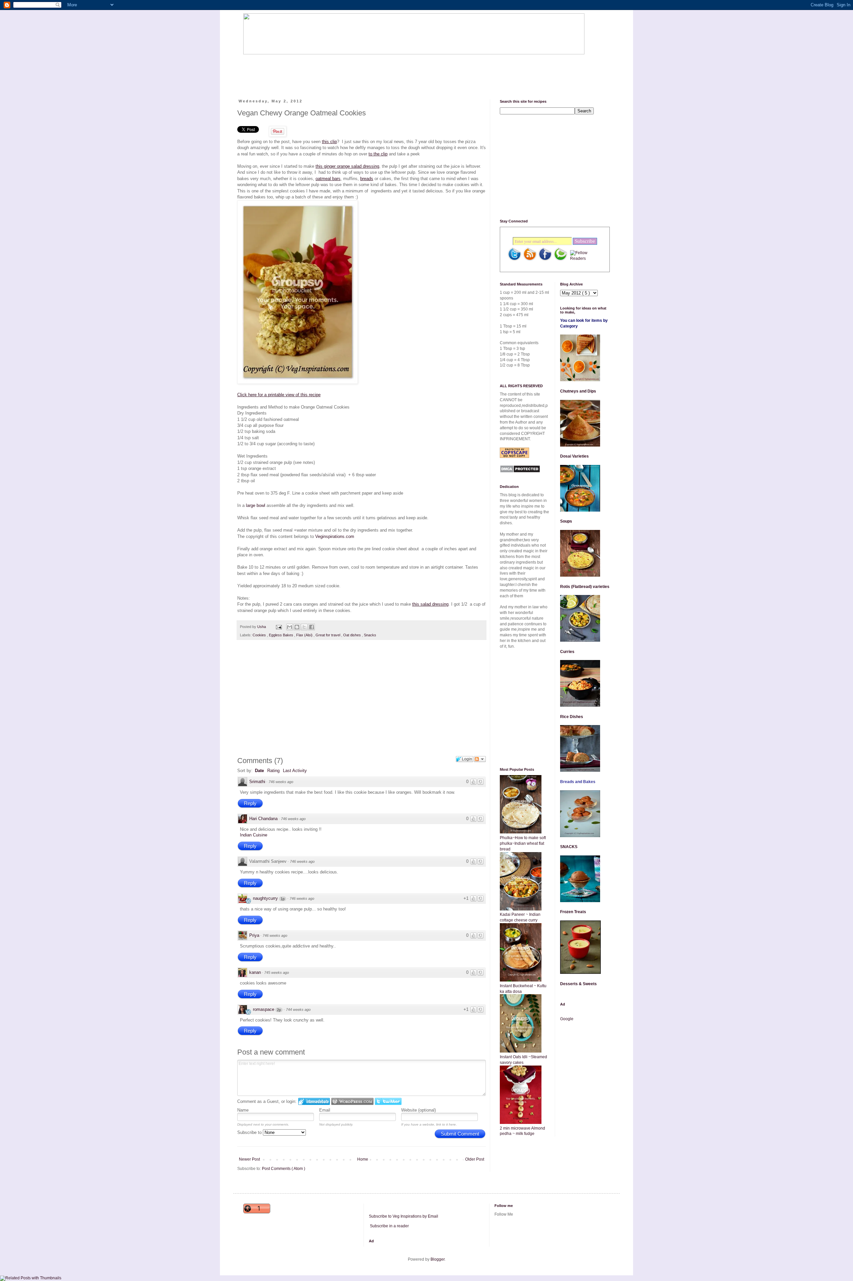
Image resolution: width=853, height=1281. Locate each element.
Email (324, 1110)
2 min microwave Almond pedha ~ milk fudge (522, 1131)
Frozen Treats (573, 911)
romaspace (263, 1009)
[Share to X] (304, 627)
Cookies (260, 635)
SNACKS (568, 846)
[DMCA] (520, 471)
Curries (567, 651)
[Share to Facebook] (311, 627)
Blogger (437, 1259)
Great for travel (328, 635)
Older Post (474, 1159)
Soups (566, 521)
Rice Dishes (571, 716)
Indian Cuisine (253, 834)
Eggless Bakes (281, 635)
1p (283, 899)
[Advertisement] (364, 71)
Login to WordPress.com (352, 1101)
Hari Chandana (263, 818)
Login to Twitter (388, 1101)
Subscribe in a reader (389, 1226)
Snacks (370, 635)
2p (279, 1010)
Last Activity (295, 770)
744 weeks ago (298, 1010)
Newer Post (249, 1159)
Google (566, 1019)
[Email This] (289, 627)
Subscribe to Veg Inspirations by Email (403, 1216)
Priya (254, 935)
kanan (255, 972)
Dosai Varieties (574, 456)
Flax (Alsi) (305, 635)
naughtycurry (265, 898)
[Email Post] (278, 627)
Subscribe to (250, 1132)
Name (243, 1110)
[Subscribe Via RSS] (530, 259)
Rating (273, 770)
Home (362, 1159)
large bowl (255, 505)
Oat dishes (352, 635)
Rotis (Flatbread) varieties (584, 586)
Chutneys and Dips (578, 391)
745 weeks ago (276, 973)
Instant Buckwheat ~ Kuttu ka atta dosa (523, 989)
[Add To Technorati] (560, 259)
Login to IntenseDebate (314, 1101)
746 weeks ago (281, 782)
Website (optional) (418, 1110)
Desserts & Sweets (578, 984)
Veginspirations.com (334, 536)
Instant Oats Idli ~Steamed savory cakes (523, 1060)
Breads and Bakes (577, 781)
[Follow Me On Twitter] (514, 259)
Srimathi (257, 781)
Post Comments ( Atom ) (283, 1168)
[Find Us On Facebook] (545, 259)
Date (259, 770)
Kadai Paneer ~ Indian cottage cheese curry (520, 917)
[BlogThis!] (297, 627)
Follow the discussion (480, 759)
